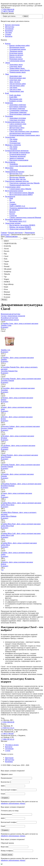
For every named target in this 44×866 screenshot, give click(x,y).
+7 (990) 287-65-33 (7, 739)
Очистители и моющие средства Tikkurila (24, 183)
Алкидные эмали (15, 66)
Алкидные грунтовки (17, 120)
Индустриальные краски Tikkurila (21, 193)
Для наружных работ (17, 85)
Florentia (4, 476)
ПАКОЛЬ (7, 246)
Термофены (13, 164)
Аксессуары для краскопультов (20, 166)
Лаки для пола (14, 82)
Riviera (3, 419)
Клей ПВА (13, 97)
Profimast (7, 294)
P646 (11, 198)
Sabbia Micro (5, 545)
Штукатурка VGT (15, 173)
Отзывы (8, 34)
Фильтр (4, 299)
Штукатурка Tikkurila (17, 177)
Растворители (10, 196)
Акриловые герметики (17, 105)
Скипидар (13, 215)
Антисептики (10, 137)
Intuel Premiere (6, 457)
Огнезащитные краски (17, 49)
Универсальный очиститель (19, 185)
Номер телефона (7, 851)
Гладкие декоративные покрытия (13, 316)
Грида (6, 264)
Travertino (4, 390)
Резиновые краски (16, 59)
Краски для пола (15, 57)
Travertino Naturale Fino (9, 371)
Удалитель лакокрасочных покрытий (22, 208)
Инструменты (10, 162)
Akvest (6, 248)
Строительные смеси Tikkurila (20, 189)
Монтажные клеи (15, 99)
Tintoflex (4, 359)
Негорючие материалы (13, 219)
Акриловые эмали (16, 64)
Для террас (13, 87)
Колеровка (9, 30)
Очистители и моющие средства (17, 181)
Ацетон (12, 202)
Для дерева (13, 139)
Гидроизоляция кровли (17, 154)
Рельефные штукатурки (9, 318)
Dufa (5, 259)
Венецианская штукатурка (10, 314)
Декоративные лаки (16, 91)
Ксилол (12, 214)
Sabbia (3, 554)
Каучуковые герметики (17, 106)
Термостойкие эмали (17, 68)
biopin (6, 287)
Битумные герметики (17, 108)
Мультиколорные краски (10, 320)
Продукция (9, 758)
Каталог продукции (12, 25)
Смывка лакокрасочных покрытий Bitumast (25, 217)
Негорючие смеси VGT (17, 221)
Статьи (7, 750)
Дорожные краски (16, 51)
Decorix (6, 251)
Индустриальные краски (14, 191)
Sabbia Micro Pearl (7, 526)
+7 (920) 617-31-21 (7, 728)
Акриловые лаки (15, 76)
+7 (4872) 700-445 (7, 11)
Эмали (7, 63)
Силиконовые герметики (18, 110)
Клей (7, 93)
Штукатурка (9, 27)
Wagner (6, 279)
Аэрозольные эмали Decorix (19, 70)
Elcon (6, 289)
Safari (3, 409)
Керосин (12, 212)
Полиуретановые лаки (17, 78)
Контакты (8, 36)
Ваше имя (4, 847)
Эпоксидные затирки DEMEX (20, 229)
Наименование (6, 778)
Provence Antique (7, 428)
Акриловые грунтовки (17, 118)
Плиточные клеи (15, 126)
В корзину (4, 327)
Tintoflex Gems (6, 325)
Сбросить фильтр (11, 236)
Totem (3, 495)
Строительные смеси (12, 187)
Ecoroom (7, 297)
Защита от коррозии (16, 158)
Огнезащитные (14, 143)
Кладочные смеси (15, 129)
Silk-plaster (7, 269)
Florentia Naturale (7, 466)
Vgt (5, 277)
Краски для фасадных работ (19, 45)
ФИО (3, 786)
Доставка (8, 32)
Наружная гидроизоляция (18, 160)
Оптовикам (9, 29)
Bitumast (7, 292)
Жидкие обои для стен (17, 179)
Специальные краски (17, 61)
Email (3, 794)
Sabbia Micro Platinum (8, 516)
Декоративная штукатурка (14, 171)
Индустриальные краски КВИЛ (21, 194)
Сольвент (12, 204)
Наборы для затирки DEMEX (20, 227)
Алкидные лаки (15, 80)
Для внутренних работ (17, 84)
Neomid (6, 266)
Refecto (3, 564)
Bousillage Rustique (7, 486)
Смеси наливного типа (17, 124)
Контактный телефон (8, 790)
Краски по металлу (16, 55)
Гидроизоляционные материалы (17, 150)
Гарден (6, 261)
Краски (7, 43)
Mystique (4, 438)
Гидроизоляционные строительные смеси (24, 135)
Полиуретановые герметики (19, 114)
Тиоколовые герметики (17, 112)
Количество (5, 782)
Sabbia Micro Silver (7, 505)
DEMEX (7, 282)
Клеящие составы (15, 101)
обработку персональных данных (13, 803)
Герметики (9, 103)
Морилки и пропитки (13, 145)
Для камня (13, 141)
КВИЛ (6, 241)
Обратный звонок (7, 13)
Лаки (7, 74)
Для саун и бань (15, 89)
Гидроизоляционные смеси (15, 122)
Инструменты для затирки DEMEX (22, 225)
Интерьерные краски (17, 47)
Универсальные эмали (17, 72)
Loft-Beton (4, 447)
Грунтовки (9, 116)
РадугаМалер (8, 284)
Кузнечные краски (16, 53)
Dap (5, 254)
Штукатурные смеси (16, 128)
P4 (10, 200)
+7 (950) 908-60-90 (7, 9)
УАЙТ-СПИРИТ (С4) (17, 206)
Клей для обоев (15, 95)
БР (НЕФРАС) (14, 210)
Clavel (6, 256)
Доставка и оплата (12, 745)
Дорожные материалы (17, 156)
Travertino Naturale (7, 380)
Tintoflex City (5, 350)
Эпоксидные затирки (13, 223)
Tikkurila (7, 274)
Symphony (7, 271)
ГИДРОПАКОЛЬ (10, 243)
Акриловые (13, 170)
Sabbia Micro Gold (7, 535)
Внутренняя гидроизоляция (19, 152)
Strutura (3, 400)
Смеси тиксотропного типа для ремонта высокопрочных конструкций (24, 132)
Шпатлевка (9, 168)
